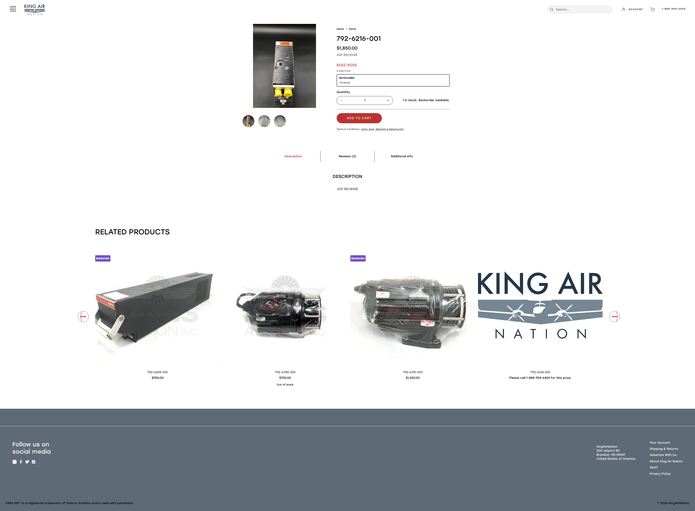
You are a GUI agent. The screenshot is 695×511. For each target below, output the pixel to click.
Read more (347, 65)
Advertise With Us (663, 455)
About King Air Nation (666, 461)
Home (340, 29)
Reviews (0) (347, 156)
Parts (352, 29)
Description (293, 156)
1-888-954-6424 (674, 8)
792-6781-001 (413, 372)
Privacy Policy (660, 474)
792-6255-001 (157, 372)
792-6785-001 (285, 372)
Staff (654, 467)
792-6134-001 (540, 372)
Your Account (660, 442)
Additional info (402, 156)
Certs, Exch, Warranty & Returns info (382, 129)
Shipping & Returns (664, 449)
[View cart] (652, 9)
